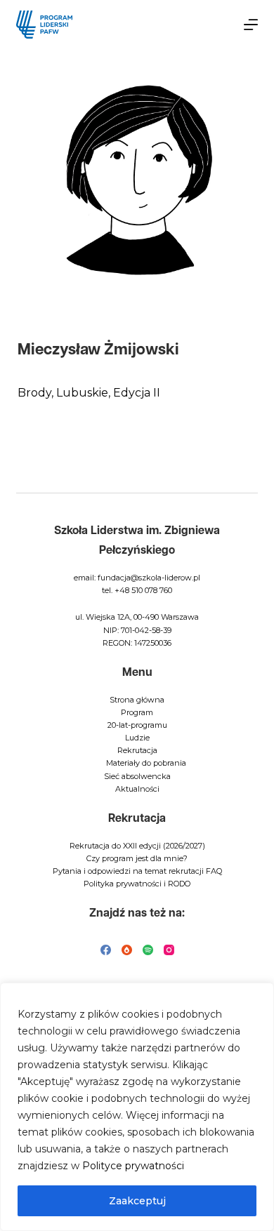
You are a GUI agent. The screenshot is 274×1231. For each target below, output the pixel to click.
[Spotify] (148, 950)
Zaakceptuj (137, 1201)
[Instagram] (169, 950)
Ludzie (137, 738)
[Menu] (251, 25)
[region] (137, 1107)
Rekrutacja (137, 750)
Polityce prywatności (133, 1165)
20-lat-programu (137, 725)
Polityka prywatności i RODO (137, 884)
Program (137, 712)
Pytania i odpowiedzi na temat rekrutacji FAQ (137, 871)
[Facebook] (105, 950)
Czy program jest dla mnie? (137, 858)
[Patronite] (127, 950)
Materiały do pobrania (146, 763)
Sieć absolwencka (137, 776)
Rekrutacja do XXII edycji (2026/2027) (137, 846)
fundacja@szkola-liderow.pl (149, 578)
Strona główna (137, 700)
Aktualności (137, 789)
